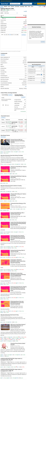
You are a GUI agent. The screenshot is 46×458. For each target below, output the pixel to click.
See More (3, 54)
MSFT (2, 219)
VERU (19, 354)
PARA (2, 338)
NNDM (19, 164)
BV (11, 209)
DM (10, 151)
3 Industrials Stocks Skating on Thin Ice (18, 204)
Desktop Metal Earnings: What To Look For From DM (17, 251)
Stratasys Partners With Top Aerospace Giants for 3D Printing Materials (17, 141)
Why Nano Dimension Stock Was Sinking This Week (12, 155)
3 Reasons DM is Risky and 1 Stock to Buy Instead (18, 194)
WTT (2, 377)
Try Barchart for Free (41, 3)
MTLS (18, 151)
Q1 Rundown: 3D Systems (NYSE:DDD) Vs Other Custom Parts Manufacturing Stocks (17, 261)
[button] (45, 6)
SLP (10, 338)
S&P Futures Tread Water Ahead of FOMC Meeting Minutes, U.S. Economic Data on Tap (17, 326)
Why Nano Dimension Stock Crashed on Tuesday (11, 185)
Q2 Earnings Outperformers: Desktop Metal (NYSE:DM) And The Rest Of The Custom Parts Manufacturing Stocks (18, 288)
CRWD (11, 337)
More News (3, 137)
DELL (11, 341)
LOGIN (35, 3)
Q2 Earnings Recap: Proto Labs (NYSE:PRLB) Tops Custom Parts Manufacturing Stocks (17, 302)
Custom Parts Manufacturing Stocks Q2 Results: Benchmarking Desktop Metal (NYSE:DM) (18, 223)
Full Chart (23, 34)
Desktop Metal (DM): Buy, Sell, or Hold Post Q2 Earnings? (17, 213)
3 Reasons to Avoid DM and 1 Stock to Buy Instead (18, 167)
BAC (20, 337)
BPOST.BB (13, 339)
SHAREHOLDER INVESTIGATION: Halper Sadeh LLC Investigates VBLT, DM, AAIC (11, 359)
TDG (2, 200)
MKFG (18, 246)
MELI (2, 173)
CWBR (17, 377)
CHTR (2, 341)
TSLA (2, 337)
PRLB (2, 233)
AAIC (2, 366)
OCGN (2, 356)
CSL (2, 210)
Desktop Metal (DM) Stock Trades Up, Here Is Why (18, 177)
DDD (2, 151)
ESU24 (2, 339)
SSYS (2, 153)
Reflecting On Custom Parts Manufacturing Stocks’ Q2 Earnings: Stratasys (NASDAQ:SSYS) (18, 274)
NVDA (2, 164)
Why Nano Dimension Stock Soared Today (10, 314)
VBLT (18, 366)
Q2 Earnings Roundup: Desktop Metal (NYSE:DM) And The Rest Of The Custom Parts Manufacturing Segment (17, 237)
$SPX (2, 354)
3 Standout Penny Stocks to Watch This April (17, 344)
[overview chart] (13, 43)
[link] (25, 11)
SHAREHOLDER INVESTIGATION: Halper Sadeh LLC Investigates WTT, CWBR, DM (11, 370)
